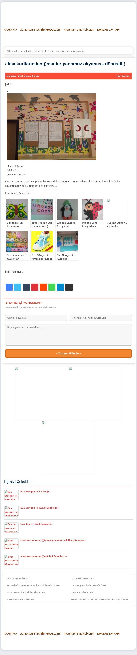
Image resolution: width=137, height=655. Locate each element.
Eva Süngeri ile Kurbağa (35, 491)
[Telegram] (60, 287)
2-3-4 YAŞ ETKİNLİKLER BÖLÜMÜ (88, 585)
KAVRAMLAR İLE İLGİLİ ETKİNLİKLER (26, 592)
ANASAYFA (10, 29)
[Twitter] (17, 287)
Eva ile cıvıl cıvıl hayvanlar (36, 524)
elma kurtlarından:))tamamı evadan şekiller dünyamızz (53, 540)
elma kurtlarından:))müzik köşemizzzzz (43, 556)
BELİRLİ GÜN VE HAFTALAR (19, 38)
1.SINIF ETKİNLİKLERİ (82, 592)
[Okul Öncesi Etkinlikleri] (21, 12)
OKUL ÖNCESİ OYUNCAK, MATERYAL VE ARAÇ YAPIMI (99, 599)
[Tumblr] (26, 287)
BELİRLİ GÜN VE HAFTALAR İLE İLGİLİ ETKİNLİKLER (33, 585)
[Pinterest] (34, 287)
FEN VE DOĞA (48, 38)
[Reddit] (43, 287)
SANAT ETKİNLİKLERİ (18, 578)
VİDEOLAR (87, 38)
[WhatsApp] (51, 287)
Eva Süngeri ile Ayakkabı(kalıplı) (39, 507)
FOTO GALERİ (68, 38)
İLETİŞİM (122, 38)
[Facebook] (9, 287)
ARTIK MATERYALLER (82, 578)
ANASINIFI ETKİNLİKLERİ (79, 29)
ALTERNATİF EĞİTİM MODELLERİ (40, 29)
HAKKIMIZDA (105, 38)
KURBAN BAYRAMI (108, 29)
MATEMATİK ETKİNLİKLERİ (20, 599)
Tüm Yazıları (123, 76)
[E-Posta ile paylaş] (69, 287)
